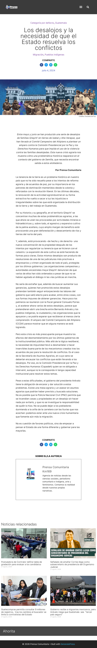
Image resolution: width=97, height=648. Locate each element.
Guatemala (61, 23)
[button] (81, 7)
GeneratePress (68, 644)
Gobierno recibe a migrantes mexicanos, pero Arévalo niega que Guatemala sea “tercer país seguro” (73, 612)
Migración (38, 54)
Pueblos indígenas (54, 54)
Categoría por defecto (42, 23)
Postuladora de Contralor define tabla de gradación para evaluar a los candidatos (21, 563)
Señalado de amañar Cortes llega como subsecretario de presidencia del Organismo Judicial (72, 564)
